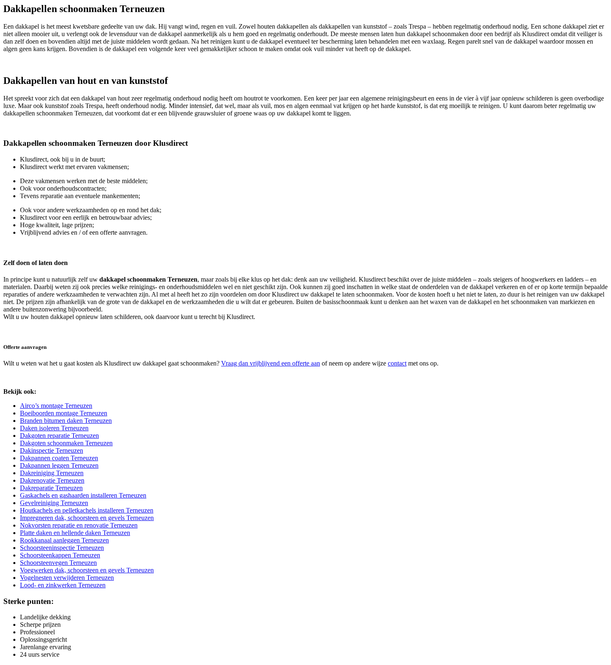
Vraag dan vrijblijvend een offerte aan (270, 363)
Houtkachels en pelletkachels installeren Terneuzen (86, 510)
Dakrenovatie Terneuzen (52, 480)
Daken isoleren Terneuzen (54, 428)
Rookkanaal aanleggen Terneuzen (64, 540)
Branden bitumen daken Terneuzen (66, 420)
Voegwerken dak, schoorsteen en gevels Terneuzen (87, 570)
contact (397, 363)
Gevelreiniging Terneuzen (54, 502)
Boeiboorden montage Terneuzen (63, 413)
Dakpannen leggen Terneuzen (59, 465)
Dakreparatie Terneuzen (51, 487)
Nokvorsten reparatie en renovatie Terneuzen (79, 525)
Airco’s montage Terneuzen (56, 405)
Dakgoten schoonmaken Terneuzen (66, 443)
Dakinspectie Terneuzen (51, 450)
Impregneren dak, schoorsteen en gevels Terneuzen (87, 517)
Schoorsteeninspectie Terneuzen (62, 547)
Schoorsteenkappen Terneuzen (60, 555)
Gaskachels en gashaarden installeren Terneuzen (83, 495)
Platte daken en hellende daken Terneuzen (75, 532)
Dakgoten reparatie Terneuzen (59, 435)
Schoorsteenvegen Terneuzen (58, 562)
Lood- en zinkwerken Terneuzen (63, 585)
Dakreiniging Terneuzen (52, 472)
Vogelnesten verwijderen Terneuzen (67, 577)
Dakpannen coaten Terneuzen (59, 457)
